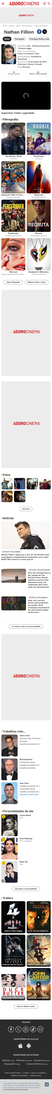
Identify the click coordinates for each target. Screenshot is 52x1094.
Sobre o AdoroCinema (13, 1073)
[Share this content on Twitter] (44, 31)
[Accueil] (23, 3)
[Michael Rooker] (9, 769)
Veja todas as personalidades (26, 889)
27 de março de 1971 (37, 62)
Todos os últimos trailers (26, 1006)
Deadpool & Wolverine (39, 272)
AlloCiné (5, 1060)
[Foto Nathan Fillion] (7, 483)
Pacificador (13, 233)
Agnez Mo (24, 862)
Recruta (38, 233)
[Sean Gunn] (9, 793)
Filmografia (10, 119)
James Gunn (25, 736)
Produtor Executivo (41, 46)
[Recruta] (39, 216)
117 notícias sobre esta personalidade (26, 626)
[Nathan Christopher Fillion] (8, 54)
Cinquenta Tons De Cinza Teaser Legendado (13, 965)
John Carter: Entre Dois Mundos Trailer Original (39, 998)
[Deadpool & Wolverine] (39, 254)
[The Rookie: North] (13, 139)
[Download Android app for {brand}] (30, 1045)
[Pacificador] (13, 216)
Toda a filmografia (13, 282)
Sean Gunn (24, 783)
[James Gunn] (9, 745)
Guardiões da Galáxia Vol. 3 (30, 744)
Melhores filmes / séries (37, 282)
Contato (26, 1073)
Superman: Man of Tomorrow (13, 195)
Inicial (4, 26)
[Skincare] (13, 254)
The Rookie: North (13, 156)
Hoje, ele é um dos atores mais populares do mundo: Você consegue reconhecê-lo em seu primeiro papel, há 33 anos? (39, 606)
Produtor (23, 48)
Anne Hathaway (26, 839)
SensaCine (38, 1060)
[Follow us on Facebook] (11, 1029)
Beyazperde (9, 1064)
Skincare (13, 272)
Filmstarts (20, 1060)
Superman (38, 195)
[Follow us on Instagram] (26, 1029)
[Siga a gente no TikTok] (33, 1029)
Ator (29, 46)
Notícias (8, 518)
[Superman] (39, 177)
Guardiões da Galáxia (27, 768)
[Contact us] (40, 1029)
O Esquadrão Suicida (27, 762)
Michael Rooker (26, 759)
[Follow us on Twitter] (18, 1029)
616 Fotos (26, 509)
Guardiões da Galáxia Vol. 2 (30, 765)
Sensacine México (34, 1064)
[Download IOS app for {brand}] (22, 1045)
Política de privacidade (19, 1076)
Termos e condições (38, 1073)
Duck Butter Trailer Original (13, 998)
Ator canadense (27, 26)
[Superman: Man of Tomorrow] (13, 177)
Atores (18, 26)
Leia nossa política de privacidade (15, 1090)
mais (29, 48)
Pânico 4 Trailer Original (13, 931)
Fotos (6, 475)
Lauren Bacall (25, 815)
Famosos (11, 26)
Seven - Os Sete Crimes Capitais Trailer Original (39, 931)
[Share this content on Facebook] (39, 31)
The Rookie (38, 156)
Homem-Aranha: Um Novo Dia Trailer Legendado (39, 965)
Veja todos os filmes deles (29, 795)
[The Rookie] (39, 139)
